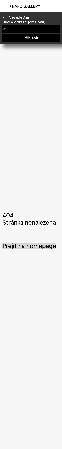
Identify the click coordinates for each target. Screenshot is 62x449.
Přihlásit (31, 38)
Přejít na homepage (29, 246)
